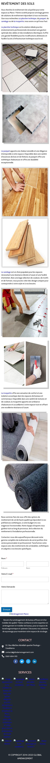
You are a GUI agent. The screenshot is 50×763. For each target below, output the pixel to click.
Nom (28, 568)
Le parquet (5, 151)
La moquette (6, 393)
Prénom (4, 568)
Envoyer (6, 609)
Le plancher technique (10, 27)
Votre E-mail (7, 574)
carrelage (4, 21)
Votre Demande (8, 587)
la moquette (19, 21)
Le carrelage (6, 272)
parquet (43, 18)
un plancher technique (27, 18)
